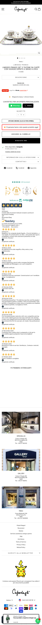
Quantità (21, 111)
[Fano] (21, 497)
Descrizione (21, 77)
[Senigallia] (21, 422)
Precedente (5, 227)
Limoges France (21, 65)
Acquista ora (21, 140)
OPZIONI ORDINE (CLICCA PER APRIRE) (21, 121)
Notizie (21, 531)
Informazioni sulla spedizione (21, 157)
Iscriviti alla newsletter (20, 553)
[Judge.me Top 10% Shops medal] (32, 191)
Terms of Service (21, 542)
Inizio (20, 61)
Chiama (29, 105)
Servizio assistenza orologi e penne (21, 533)
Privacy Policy (21, 544)
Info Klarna (21, 539)
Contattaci (21, 161)
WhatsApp (16, 105)
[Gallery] (21, 460)
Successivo (14, 227)
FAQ (21, 536)
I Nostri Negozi (21, 525)
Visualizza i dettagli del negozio (12, 151)
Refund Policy (21, 547)
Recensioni (21, 528)
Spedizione (16, 85)
